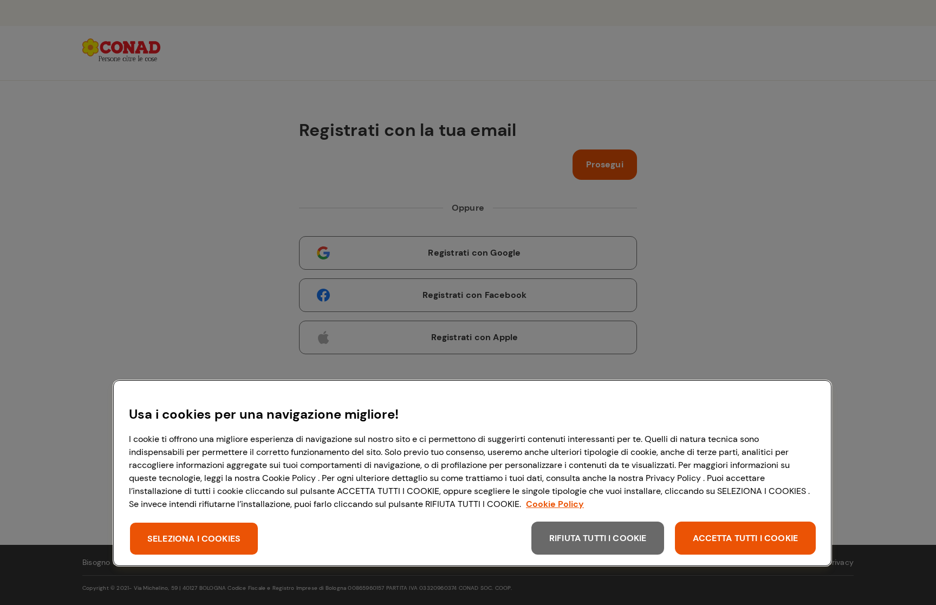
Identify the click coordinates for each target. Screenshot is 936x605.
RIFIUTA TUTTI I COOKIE (598, 538)
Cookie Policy (555, 504)
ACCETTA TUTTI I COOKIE (745, 538)
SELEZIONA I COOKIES (193, 538)
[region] (472, 473)
